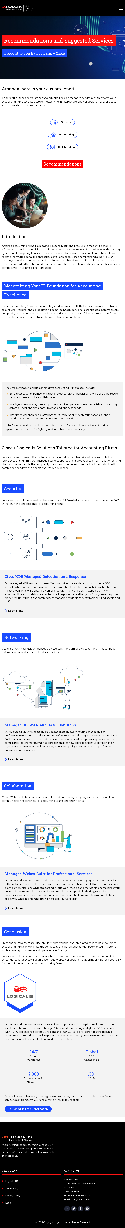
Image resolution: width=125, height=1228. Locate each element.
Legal (8, 1202)
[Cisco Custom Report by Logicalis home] (17, 8)
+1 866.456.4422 (81, 1195)
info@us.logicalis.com (83, 1199)
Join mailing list (13, 1188)
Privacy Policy (12, 1195)
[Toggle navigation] (120, 8)
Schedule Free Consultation (30, 1109)
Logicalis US (11, 1181)
